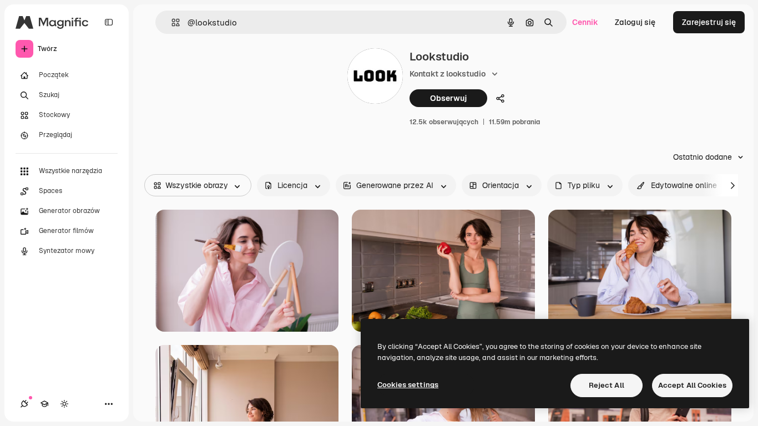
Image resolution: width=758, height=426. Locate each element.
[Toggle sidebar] (109, 22)
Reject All (606, 385)
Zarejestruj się (709, 22)
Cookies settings (407, 384)
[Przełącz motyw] (64, 404)
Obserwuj (448, 98)
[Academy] (44, 404)
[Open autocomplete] (171, 22)
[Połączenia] (24, 404)
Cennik (585, 22)
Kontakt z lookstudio (448, 74)
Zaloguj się (635, 22)
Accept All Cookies (692, 385)
